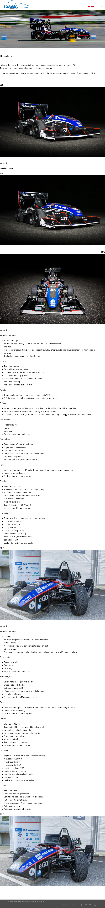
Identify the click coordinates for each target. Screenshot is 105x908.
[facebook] (81, 905)
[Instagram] (95, 905)
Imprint (72, 905)
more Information (6, 169)
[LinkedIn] (90, 905)
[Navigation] (102, 6)
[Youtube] (86, 905)
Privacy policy (63, 905)
